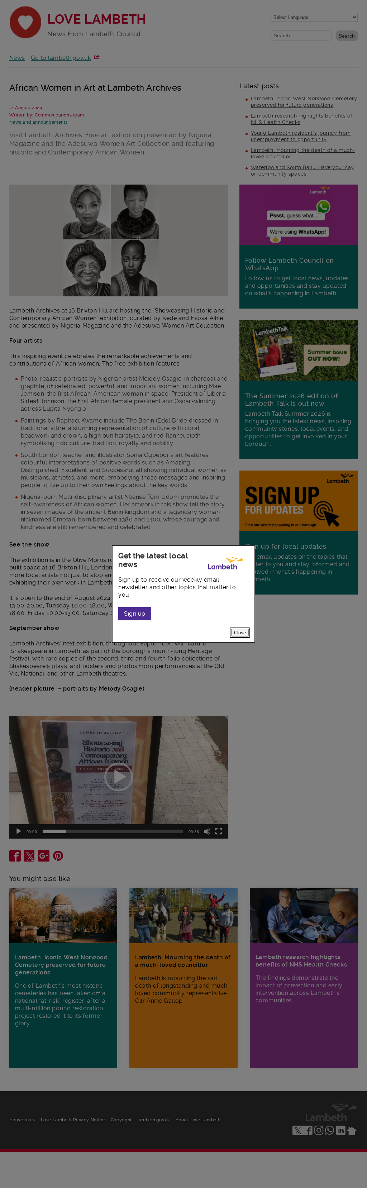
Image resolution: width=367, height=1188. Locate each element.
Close (240, 632)
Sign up (135, 613)
